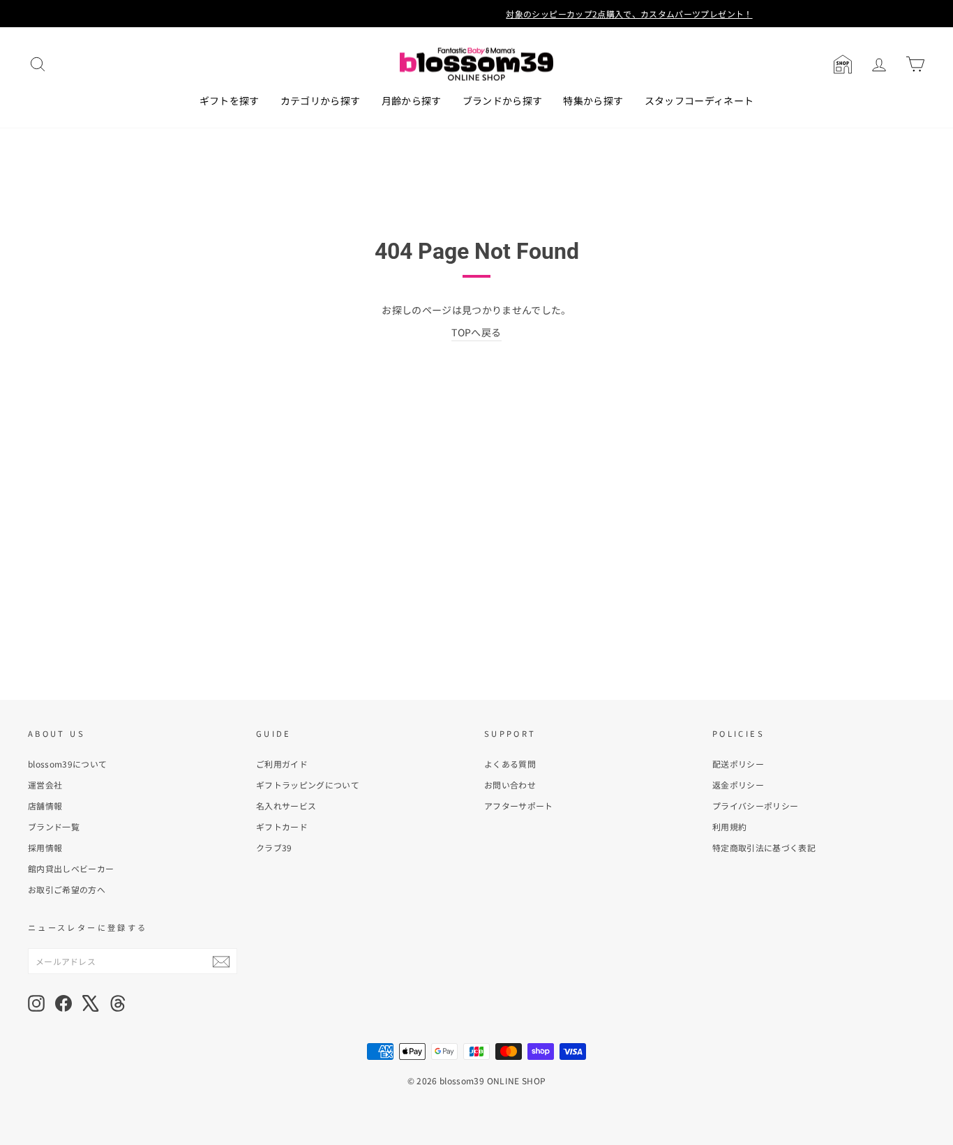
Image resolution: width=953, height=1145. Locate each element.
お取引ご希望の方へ (66, 889)
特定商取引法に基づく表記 (764, 847)
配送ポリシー (738, 764)
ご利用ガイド (282, 764)
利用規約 (729, 826)
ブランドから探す (503, 100)
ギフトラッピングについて (307, 785)
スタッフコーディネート (699, 100)
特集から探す (593, 100)
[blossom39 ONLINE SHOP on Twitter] (90, 1003)
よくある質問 (510, 764)
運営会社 (45, 785)
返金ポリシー (738, 785)
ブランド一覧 (54, 826)
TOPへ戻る (476, 332)
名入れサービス (286, 805)
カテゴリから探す (320, 100)
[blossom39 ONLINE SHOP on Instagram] (36, 1003)
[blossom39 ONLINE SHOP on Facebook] (63, 1003)
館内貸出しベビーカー (71, 868)
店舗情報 (45, 805)
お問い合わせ (510, 785)
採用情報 (45, 847)
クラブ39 (274, 847)
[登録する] (221, 961)
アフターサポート (518, 805)
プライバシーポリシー (755, 805)
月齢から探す (412, 100)
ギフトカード (282, 826)
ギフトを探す (230, 100)
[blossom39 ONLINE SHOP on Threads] (118, 1003)
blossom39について (67, 764)
